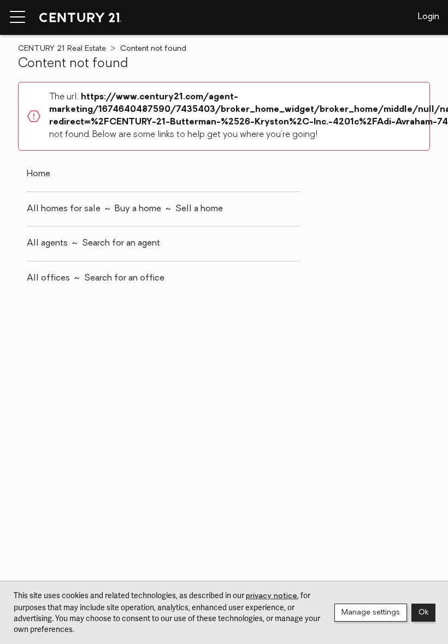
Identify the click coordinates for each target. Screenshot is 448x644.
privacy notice (271, 596)
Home (38, 174)
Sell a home (199, 209)
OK (423, 613)
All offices (48, 278)
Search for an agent (121, 243)
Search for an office (124, 278)
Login (428, 17)
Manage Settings (370, 613)
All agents (47, 243)
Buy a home (138, 209)
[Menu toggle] (17, 17)
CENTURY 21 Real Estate (62, 49)
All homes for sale (64, 209)
